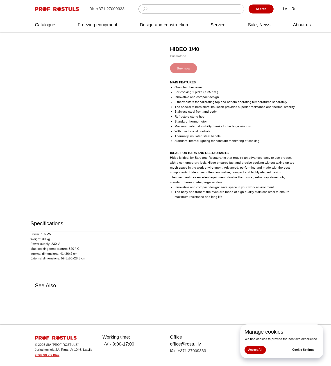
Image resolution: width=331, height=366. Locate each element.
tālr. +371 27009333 (106, 9)
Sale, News (259, 24)
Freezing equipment (97, 24)
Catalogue (45, 24)
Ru (294, 9)
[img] (57, 9)
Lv (285, 9)
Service (218, 24)
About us (302, 24)
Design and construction (164, 24)
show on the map (47, 354)
